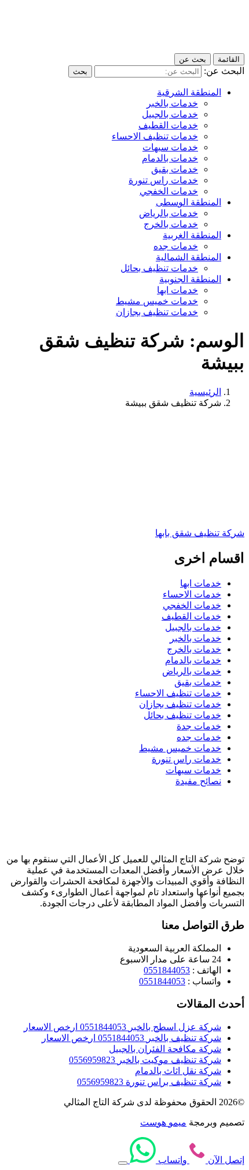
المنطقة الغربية (192, 235)
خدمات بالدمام (170, 158)
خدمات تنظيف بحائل (159, 268)
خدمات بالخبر (172, 103)
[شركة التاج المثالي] (192, 48)
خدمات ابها (177, 290)
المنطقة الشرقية (189, 92)
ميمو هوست (163, 1122)
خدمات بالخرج (171, 224)
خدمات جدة (199, 726)
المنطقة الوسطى (188, 202)
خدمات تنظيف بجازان (157, 312)
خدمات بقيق (174, 169)
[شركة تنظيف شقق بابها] (159, 513)
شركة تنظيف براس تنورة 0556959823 (149, 1082)
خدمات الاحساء (192, 594)
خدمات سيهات (170, 147)
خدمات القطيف (168, 125)
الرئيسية (205, 392)
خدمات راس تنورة (163, 180)
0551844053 (167, 970)
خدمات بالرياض (168, 213)
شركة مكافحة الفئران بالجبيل (165, 1049)
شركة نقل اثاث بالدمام (178, 1071)
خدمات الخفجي (169, 191)
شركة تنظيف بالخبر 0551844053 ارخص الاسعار (131, 1038)
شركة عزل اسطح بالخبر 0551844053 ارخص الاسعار (122, 1027)
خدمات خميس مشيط (157, 301)
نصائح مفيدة (198, 781)
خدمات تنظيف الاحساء (155, 136)
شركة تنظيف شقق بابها (199, 533)
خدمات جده (175, 246)
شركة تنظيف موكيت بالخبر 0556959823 (145, 1060)
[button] (122, 1163)
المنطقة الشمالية (188, 257)
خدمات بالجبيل (170, 114)
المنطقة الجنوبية (190, 279)
